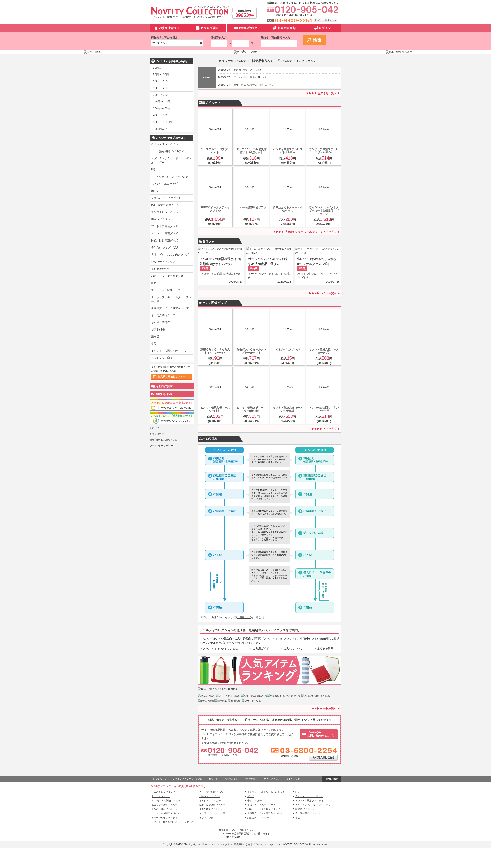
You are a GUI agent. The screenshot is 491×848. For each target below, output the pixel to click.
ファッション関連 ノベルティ (167, 813)
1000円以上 (160, 128)
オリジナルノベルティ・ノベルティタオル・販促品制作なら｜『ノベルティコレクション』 (235, 844)
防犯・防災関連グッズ (164, 240)
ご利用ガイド (244, 617)
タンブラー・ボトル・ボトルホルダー (267, 792)
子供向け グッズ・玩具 (165, 247)
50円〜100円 (161, 74)
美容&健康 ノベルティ (210, 809)
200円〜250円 (161, 94)
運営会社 (154, 427)
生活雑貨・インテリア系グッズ (170, 308)
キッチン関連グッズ (163, 322)
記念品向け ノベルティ (259, 817)
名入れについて (293, 648)
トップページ (159, 779)
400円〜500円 (161, 115)
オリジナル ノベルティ (165, 212)
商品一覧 (213, 779)
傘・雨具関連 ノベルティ (308, 813)
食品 (154, 343)
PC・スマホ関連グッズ (165, 204)
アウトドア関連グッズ (164, 226)
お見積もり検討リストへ (171, 376)
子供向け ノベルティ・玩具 (261, 804)
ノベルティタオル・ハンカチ (170, 176)
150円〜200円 (161, 88)
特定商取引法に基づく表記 (163, 439)
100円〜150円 (161, 81)
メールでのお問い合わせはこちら (320, 734)
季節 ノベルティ (161, 219)
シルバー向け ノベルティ (164, 809)
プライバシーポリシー (161, 445)
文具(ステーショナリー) (165, 197)
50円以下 (158, 67)
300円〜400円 (161, 108)
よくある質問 (325, 648)
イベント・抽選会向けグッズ (168, 350)
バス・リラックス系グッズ (167, 275)
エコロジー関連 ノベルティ (166, 804)
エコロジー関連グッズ (164, 233)
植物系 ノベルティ (304, 809)
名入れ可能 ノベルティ (165, 144)
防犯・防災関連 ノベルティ (213, 804)
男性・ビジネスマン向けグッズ (170, 254)
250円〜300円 (161, 101)
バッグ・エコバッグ (165, 183)
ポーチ (155, 190)
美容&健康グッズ (161, 268)
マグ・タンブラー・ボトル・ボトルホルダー (171, 160)
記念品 (155, 336)
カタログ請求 (164, 386)
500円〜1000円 (162, 122)
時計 (154, 169)
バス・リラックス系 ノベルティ (263, 809)
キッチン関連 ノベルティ (164, 817)
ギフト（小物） (207, 817)
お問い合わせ (164, 394)
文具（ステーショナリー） (309, 796)
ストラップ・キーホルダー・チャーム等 (171, 299)
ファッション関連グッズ (166, 290)
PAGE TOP (332, 779)
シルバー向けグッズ (163, 261)
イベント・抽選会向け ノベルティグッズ (173, 822)
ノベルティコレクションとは (220, 648)
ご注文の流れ (251, 779)
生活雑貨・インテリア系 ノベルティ (266, 813)
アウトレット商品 (162, 357)
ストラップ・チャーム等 (212, 813)
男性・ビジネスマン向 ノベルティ (312, 804)
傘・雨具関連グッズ (163, 315)
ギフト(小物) (158, 329)
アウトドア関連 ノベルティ (309, 800)
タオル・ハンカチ (161, 796)
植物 (154, 283)
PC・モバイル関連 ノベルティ (167, 800)
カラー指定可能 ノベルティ (167, 151)
